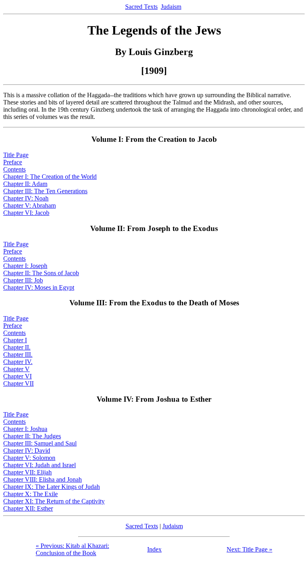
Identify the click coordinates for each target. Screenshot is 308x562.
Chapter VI (17, 376)
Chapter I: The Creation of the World (50, 176)
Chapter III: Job (23, 280)
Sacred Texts (141, 6)
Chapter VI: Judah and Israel (39, 465)
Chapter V (16, 369)
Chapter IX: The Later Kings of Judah (51, 486)
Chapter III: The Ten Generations (45, 191)
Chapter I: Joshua (25, 428)
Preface (12, 162)
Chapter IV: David (26, 450)
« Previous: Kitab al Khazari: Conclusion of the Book (72, 549)
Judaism (171, 6)
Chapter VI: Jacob (26, 212)
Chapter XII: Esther (28, 508)
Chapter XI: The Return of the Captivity (54, 501)
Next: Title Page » (249, 549)
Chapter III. (17, 354)
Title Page (15, 154)
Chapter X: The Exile (30, 493)
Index (154, 549)
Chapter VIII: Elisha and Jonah (42, 479)
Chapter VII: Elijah (27, 472)
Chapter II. (16, 347)
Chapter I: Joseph (25, 265)
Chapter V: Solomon (29, 457)
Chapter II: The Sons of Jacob (41, 273)
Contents (14, 169)
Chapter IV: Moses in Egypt (38, 287)
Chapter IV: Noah (26, 198)
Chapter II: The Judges (32, 436)
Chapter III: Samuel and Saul (40, 443)
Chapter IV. (17, 361)
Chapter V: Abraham (29, 205)
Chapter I (15, 340)
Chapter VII (18, 383)
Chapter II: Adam (25, 183)
